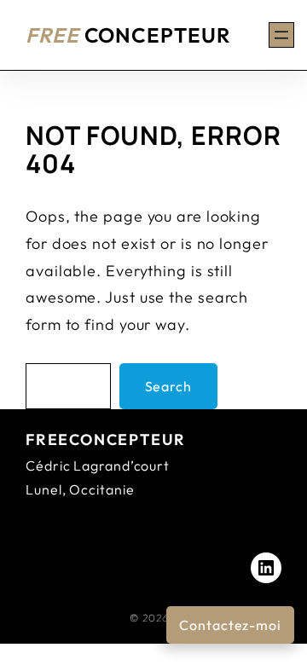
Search (168, 386)
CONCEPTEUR (128, 35)
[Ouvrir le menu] (281, 35)
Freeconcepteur (106, 439)
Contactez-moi (230, 624)
